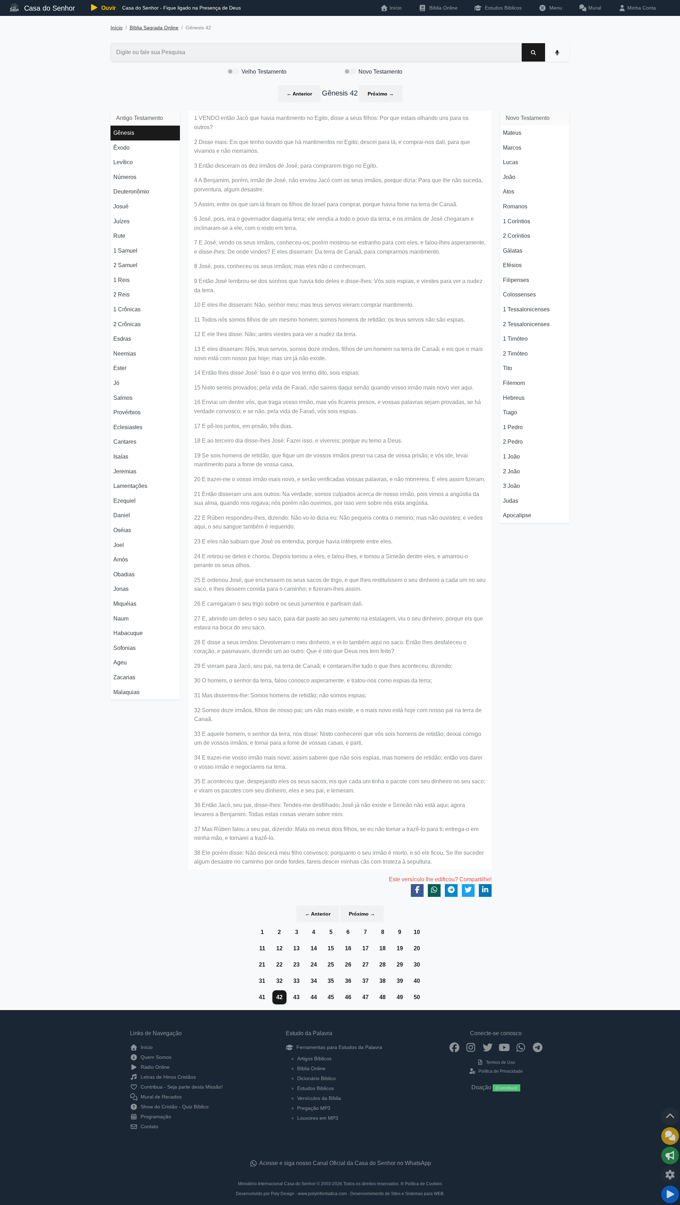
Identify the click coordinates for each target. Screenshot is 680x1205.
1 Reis (121, 280)
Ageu (120, 662)
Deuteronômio (131, 192)
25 (331, 965)
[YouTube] (504, 1047)
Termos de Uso (500, 1062)
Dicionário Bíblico (316, 1078)
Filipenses (516, 280)
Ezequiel (124, 501)
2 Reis (121, 295)
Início (116, 27)
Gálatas (512, 251)
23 (296, 965)
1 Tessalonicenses (526, 309)
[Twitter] (487, 1047)
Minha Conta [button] (641, 8)
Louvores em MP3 (317, 1118)
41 (262, 997)
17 (365, 948)
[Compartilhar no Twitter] (468, 890)
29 (400, 965)
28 (382, 965)
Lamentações (130, 486)
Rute (119, 236)
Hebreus (514, 398)
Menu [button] (554, 8)
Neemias (124, 354)
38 (382, 981)
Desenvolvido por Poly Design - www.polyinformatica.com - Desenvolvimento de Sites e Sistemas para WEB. (340, 1193)
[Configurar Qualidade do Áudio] (670, 1175)
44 (314, 997)
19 (400, 948)
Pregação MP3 (313, 1108)
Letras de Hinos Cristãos (167, 1077)
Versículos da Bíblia (319, 1098)
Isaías (120, 457)
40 (417, 981)
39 (400, 981)
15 (331, 948)
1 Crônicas (127, 309)
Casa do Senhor (48, 8)
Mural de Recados (160, 1097)
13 (296, 948)
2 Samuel (125, 265)
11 (262, 948)
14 (314, 948)
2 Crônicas (127, 324)
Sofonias (124, 648)
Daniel (121, 515)
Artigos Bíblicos (314, 1058)
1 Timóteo (515, 339)
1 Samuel (125, 251)
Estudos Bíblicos (502, 8)
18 (382, 948)
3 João (511, 486)
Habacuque (128, 633)
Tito (507, 368)
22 (279, 965)
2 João (511, 471)
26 (348, 965)
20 (417, 948)
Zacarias (124, 677)
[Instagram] (471, 1047)
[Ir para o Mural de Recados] (670, 1136)
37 (365, 981)
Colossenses (519, 295)
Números (124, 177)
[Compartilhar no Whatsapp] (434, 890)
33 (296, 981)
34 (314, 981)
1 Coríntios (516, 221)
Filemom (514, 383)
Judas (510, 501)
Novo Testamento (380, 72)
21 (262, 965)
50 (417, 997)
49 (400, 997)
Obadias (124, 574)
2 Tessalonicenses (526, 324)
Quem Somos (155, 1057)
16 (348, 948)
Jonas (121, 589)
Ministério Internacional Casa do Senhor (277, 1183)
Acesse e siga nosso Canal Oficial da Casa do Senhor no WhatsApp (344, 1163)
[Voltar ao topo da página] (670, 1116)
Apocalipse (517, 515)
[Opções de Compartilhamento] (670, 1155)
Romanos (515, 206)
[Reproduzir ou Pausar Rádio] (670, 1194)
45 (331, 997)
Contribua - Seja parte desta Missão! (181, 1087)
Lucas (510, 162)
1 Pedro (513, 427)
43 (296, 997)
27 (365, 965)
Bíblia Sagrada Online (154, 27)
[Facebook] (454, 1047)
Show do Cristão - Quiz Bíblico (174, 1106)
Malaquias (126, 692)
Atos (508, 192)
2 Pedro (513, 442)
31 (262, 981)
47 (365, 997)
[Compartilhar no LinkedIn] (485, 890)
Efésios (512, 265)
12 (279, 948)
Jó (116, 383)
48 (382, 997)
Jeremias (124, 471)
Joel (118, 545)
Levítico (123, 162)
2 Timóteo (515, 354)
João (509, 177)
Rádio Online (154, 1067)
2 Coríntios (516, 236)
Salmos (122, 398)
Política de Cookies (423, 1183)
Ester (119, 368)
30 (417, 965)
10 (417, 932)
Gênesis (123, 133)
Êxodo (121, 148)
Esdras (122, 339)
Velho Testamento (264, 72)
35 (331, 981)
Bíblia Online (443, 8)
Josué (121, 206)
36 (348, 981)
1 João (511, 457)
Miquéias (124, 604)
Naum (121, 619)
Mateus (512, 133)
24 (314, 965)
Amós (120, 560)
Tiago (510, 412)
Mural (594, 8)
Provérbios (127, 412)
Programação (155, 1116)
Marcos (512, 148)
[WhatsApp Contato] (521, 1047)
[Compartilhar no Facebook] (417, 890)
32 (279, 981)
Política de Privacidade (499, 1071)
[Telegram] (537, 1047)
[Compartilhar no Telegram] (451, 890)
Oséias (122, 530)
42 (279, 997)
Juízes (121, 221)
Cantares (124, 442)
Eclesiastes (127, 427)
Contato (148, 1126)
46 (348, 997)
